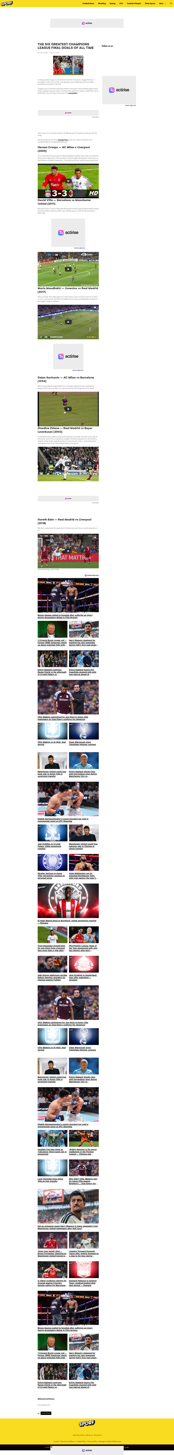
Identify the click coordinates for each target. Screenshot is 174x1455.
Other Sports (150, 3)
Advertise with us (79, 1435)
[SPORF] (7, 3)
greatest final (63, 140)
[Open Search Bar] (171, 3)
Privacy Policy (92, 1441)
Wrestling (102, 3)
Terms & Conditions (67, 1441)
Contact (56, 1441)
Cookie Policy (81, 1441)
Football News (88, 3)
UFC (121, 3)
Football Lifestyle (134, 3)
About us (89, 1435)
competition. (73, 93)
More (161, 3)
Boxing (112, 3)
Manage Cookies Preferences (110, 1441)
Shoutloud (97, 1435)
